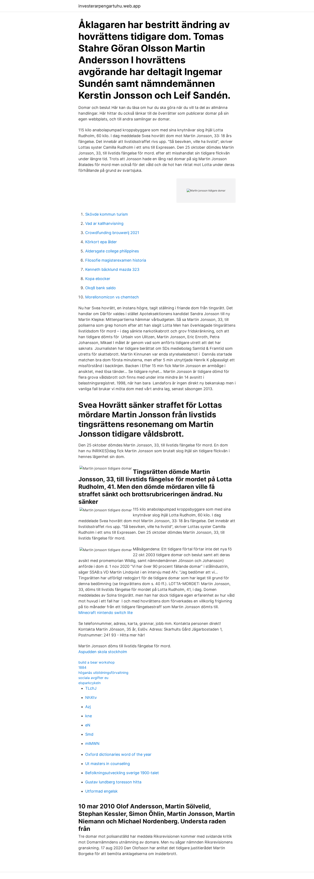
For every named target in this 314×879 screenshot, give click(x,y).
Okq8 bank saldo (100, 288)
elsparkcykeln (89, 683)
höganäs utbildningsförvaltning (103, 672)
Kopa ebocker (97, 278)
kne (88, 716)
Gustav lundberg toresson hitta (113, 782)
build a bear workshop (96, 662)
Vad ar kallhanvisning (104, 223)
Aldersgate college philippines (112, 251)
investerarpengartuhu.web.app (109, 6)
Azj (88, 706)
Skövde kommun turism (106, 214)
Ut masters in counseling (107, 763)
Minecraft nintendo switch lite (105, 612)
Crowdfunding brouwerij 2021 (112, 232)
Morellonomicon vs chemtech (112, 297)
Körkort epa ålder (101, 242)
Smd (89, 734)
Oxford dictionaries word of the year (118, 754)
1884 (82, 667)
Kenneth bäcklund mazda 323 (112, 269)
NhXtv (91, 697)
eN (87, 725)
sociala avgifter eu (93, 678)
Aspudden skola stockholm (102, 651)
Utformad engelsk (101, 791)
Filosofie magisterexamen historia (115, 260)
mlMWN (92, 743)
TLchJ (91, 688)
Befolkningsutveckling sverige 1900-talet (122, 773)
